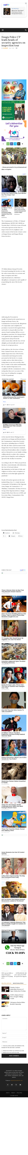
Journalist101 (5, 48)
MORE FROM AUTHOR (18, 983)
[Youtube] (20, 1084)
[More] (22, 143)
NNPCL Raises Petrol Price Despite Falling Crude (16, 996)
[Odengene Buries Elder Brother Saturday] (5, 1004)
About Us (8, 1092)
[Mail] (11, 1084)
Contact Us (13, 1092)
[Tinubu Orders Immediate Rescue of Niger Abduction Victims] (5, 989)
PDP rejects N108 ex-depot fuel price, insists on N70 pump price (7, 975)
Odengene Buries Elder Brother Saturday (17, 1003)
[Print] (18, 143)
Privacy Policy (19, 1092)
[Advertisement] (14, 65)
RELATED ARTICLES (6, 983)
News (3, 991)
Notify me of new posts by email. (11, 1052)
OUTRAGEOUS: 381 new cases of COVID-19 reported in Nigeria (20, 974)
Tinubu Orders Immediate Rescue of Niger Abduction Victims (18, 989)
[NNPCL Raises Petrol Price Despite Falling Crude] (5, 996)
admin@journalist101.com (16, 1080)
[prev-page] (3, 1010)
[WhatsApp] (8, 143)
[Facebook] (11, 143)
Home (3, 33)
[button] (2, 30)
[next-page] (5, 1010)
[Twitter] (15, 143)
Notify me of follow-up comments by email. (13, 1050)
